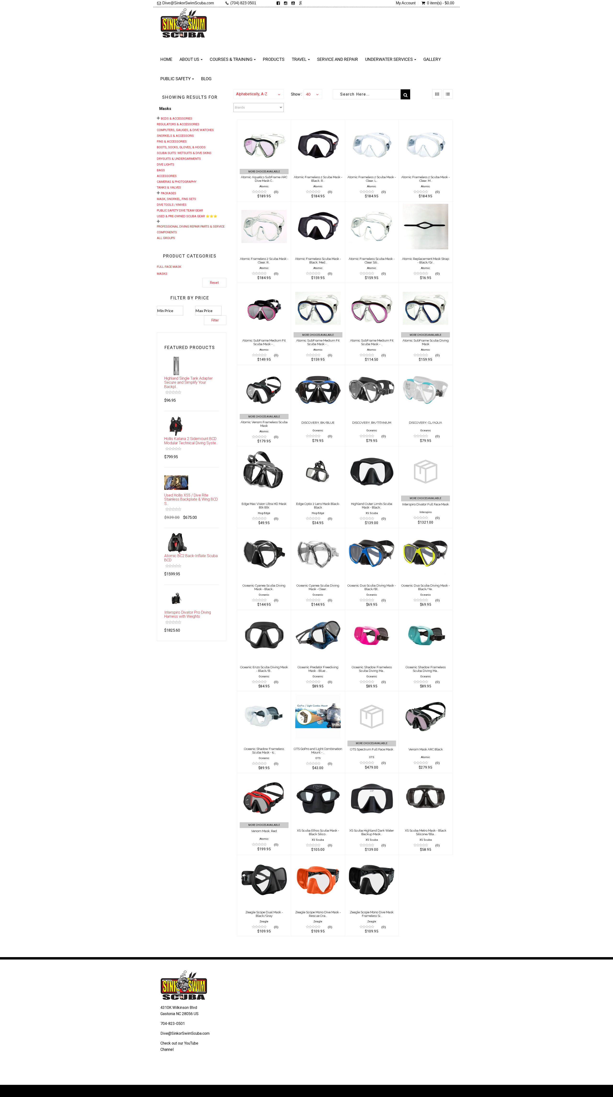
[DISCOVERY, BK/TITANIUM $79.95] (372, 368)
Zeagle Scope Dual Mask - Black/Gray (264, 913)
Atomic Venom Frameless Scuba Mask (264, 423)
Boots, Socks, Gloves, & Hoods (181, 147)
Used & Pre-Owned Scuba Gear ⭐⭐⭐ (187, 216)
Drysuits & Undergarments (179, 158)
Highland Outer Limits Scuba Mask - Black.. (371, 505)
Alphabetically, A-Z (251, 94)
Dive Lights (165, 164)
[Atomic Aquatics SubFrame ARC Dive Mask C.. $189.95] (264, 122)
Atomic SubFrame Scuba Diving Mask (426, 342)
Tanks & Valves (169, 187)
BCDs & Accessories (176, 118)
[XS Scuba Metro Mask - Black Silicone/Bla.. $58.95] (425, 776)
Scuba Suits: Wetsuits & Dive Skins (184, 153)
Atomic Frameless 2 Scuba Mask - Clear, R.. (264, 260)
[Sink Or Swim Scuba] (184, 25)
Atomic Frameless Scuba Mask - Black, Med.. (318, 260)
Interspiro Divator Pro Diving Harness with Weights (187, 614)
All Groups (166, 238)
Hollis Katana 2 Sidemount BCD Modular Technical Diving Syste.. (191, 440)
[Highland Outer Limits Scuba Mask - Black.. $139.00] (372, 449)
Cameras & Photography (176, 181)
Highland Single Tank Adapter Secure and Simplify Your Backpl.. (188, 382)
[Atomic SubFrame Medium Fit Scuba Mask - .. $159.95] (318, 286)
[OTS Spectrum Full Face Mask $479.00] (372, 694)
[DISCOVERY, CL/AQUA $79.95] (425, 368)
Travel (299, 59)
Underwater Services (389, 59)
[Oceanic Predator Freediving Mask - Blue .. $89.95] (318, 613)
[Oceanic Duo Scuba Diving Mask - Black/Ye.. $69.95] (425, 531)
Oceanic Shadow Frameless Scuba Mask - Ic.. (264, 750)
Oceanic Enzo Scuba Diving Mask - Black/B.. (264, 668)
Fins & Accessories (172, 141)
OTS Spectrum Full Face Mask (371, 749)
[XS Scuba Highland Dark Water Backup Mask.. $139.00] (372, 776)
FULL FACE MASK (169, 267)
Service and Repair (337, 59)
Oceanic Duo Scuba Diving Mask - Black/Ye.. (425, 587)
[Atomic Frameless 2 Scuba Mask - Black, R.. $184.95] (318, 122)
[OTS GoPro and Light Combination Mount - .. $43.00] (318, 694)
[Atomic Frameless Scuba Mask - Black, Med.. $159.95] (318, 204)
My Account (405, 3)
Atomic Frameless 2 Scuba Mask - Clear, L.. (371, 178)
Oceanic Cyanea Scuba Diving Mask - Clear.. (317, 587)
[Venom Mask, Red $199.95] (264, 776)
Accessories (167, 176)
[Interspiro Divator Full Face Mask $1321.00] (425, 449)
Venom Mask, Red (264, 831)
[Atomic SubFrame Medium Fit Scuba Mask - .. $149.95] (264, 286)
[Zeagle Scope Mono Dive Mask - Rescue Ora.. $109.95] (318, 858)
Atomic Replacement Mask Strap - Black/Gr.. (425, 260)
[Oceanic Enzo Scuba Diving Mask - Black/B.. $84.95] (264, 613)
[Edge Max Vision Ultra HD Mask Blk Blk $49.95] (264, 449)
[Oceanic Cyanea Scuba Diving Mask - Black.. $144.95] (264, 531)
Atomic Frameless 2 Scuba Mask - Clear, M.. (425, 178)
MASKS (162, 273)
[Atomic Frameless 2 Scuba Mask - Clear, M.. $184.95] (425, 122)
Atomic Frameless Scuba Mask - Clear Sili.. (372, 260)
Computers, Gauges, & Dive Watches (185, 130)
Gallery (432, 59)
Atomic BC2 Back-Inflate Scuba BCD (191, 558)
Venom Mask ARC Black (426, 749)
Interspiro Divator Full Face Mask (425, 504)
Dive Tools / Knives (172, 204)
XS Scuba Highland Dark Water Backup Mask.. (371, 832)
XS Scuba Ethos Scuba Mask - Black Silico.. (318, 832)
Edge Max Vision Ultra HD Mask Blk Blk (264, 505)
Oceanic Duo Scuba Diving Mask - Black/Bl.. (371, 587)
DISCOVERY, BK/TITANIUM (371, 422)
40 (308, 94)
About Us (190, 59)
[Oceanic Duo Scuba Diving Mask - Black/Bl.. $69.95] (372, 531)
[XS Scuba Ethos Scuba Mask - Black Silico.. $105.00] (318, 776)
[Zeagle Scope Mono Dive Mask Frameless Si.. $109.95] (372, 858)
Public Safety (176, 78)
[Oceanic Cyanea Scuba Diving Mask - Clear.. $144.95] (318, 531)
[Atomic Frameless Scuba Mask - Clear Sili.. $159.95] (372, 204)
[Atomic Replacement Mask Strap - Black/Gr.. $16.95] (425, 204)
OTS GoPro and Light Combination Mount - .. (318, 750)
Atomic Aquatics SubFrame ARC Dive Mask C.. (264, 178)
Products (273, 59)
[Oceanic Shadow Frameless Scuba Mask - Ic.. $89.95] (264, 694)
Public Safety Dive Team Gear (180, 210)
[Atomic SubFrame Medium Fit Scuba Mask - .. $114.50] (372, 286)
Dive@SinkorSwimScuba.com (188, 3)
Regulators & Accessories (178, 124)
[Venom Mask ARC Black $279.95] (425, 694)
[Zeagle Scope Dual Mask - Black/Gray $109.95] (264, 858)
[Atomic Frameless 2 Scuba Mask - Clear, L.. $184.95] (372, 122)
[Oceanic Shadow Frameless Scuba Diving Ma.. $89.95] (372, 613)
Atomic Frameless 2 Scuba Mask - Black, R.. (318, 178)
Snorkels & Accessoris (175, 135)
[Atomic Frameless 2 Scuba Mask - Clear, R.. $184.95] (264, 204)
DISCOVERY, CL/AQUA (425, 422)
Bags (161, 170)
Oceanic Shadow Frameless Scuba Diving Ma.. (372, 668)
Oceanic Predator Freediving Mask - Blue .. (318, 668)
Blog (206, 78)
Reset (214, 283)
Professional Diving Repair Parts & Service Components (191, 229)
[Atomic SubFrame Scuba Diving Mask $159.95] (425, 286)
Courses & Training (231, 59)
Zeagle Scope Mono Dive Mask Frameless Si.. (371, 913)
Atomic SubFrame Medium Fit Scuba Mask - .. (264, 342)
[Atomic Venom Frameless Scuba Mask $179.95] (264, 368)
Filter (215, 320)
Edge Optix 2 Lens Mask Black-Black (318, 505)
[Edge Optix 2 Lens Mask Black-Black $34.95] (318, 449)
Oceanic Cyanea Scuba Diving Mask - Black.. (264, 587)
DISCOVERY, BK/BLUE (318, 422)
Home (166, 59)
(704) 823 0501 (243, 3)
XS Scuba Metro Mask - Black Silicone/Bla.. (425, 832)
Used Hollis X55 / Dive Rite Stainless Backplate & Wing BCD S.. (191, 499)
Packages (168, 193)
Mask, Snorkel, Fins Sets (176, 199)
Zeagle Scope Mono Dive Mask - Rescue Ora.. (318, 913)
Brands (240, 107)
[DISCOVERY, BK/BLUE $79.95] (318, 368)
